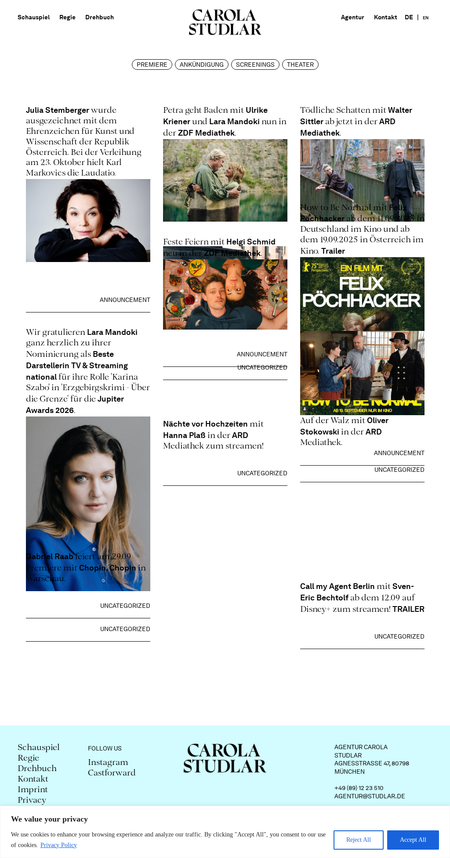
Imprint (33, 790)
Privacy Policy (58, 845)
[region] (225, 832)
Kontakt (385, 17)
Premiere (152, 64)
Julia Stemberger (58, 110)
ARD (374, 431)
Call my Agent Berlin (337, 586)
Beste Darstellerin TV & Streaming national (77, 365)
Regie (67, 17)
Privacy (32, 801)
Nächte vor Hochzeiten (205, 423)
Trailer (333, 250)
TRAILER (408, 609)
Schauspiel (34, 17)
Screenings (255, 64)
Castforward (112, 773)
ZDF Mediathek (206, 132)
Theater (300, 64)
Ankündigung (202, 64)
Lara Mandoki (234, 121)
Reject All (358, 839)
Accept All (413, 839)
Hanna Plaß (184, 435)
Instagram (108, 763)
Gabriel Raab (49, 556)
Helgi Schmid (251, 241)
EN (425, 17)
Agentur (352, 17)
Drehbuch (99, 17)
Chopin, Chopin (107, 567)
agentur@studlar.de (369, 796)
